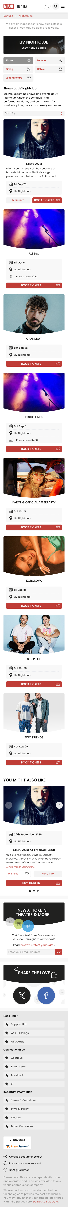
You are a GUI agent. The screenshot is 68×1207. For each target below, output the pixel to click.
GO (59, 952)
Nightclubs (26, 16)
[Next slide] (59, 805)
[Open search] (55, 6)
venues (8, 16)
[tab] (30, 891)
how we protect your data (37, 945)
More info (18, 200)
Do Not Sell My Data (45, 1201)
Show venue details (34, 47)
